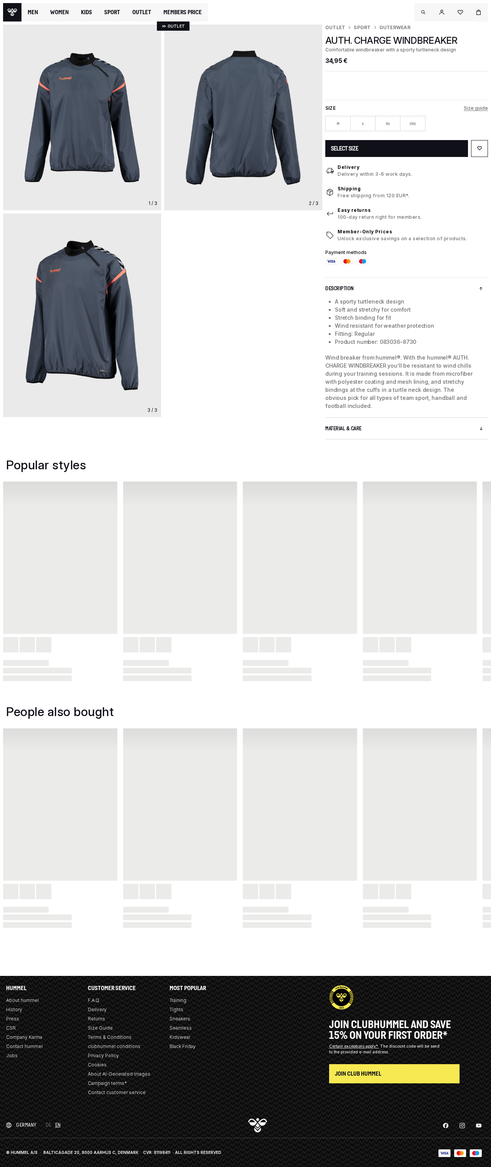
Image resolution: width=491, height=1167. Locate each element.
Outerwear (394, 27)
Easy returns (354, 210)
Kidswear (180, 1037)
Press (12, 1019)
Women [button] (59, 12)
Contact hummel (24, 1046)
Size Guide (100, 1028)
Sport (362, 27)
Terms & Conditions (110, 1037)
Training (178, 1000)
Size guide (476, 108)
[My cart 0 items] (479, 12)
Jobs (12, 1055)
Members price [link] (182, 12)
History (14, 1009)
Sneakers (180, 1019)
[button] (423, 12)
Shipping (349, 188)
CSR (11, 1028)
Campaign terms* (107, 1083)
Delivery (348, 167)
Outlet (335, 27)
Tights (176, 1009)
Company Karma (24, 1037)
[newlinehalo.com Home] (12, 12)
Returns (96, 1019)
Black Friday (183, 1046)
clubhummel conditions (114, 1046)
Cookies (97, 1065)
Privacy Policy (103, 1055)
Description (339, 288)
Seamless (181, 1028)
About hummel (22, 1000)
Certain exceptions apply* (354, 1046)
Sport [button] (112, 12)
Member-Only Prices (365, 231)
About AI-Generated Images (119, 1074)
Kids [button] (86, 12)
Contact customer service (117, 1092)
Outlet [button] (141, 12)
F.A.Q (93, 1000)
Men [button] (33, 12)
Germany (26, 1125)
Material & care (343, 428)
